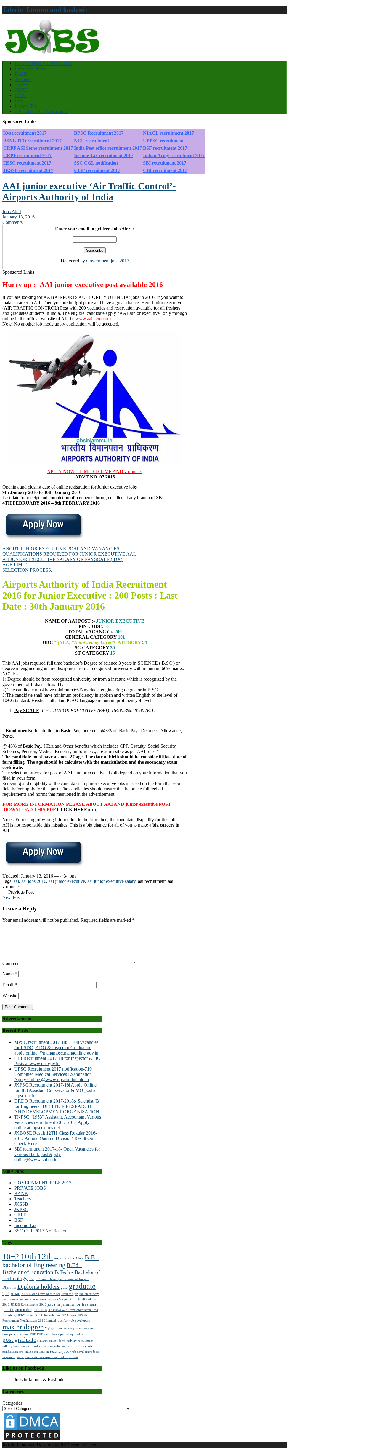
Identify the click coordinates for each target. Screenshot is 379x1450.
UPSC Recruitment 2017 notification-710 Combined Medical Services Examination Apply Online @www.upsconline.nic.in (53, 1074)
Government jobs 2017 (107, 260)
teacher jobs (59, 1351)
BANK (22, 73)
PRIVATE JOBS (30, 68)
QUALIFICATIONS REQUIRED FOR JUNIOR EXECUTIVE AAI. (69, 553)
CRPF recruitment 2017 (27, 155)
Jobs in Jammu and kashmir (45, 10)
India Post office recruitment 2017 (108, 148)
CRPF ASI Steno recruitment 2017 (38, 148)
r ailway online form (51, 1340)
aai (16, 881)
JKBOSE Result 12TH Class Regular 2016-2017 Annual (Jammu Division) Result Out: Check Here (55, 1138)
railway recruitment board (20, 1346)
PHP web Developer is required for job (63, 1334)
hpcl (5, 1293)
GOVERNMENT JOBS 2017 (43, 63)
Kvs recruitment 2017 (24, 132)
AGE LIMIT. (15, 564)
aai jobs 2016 (33, 881)
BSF (19, 100)
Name (9, 973)
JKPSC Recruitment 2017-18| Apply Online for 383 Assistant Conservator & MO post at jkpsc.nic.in (55, 1090)
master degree (23, 1327)
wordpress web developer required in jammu (47, 1357)
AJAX (79, 1258)
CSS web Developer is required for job (62, 1279)
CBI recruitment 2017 (165, 170)
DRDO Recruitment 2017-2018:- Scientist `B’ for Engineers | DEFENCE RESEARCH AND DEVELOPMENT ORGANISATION (57, 1106)
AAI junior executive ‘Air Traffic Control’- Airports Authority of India (89, 191)
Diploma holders (38, 1286)
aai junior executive (67, 881)
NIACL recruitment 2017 (168, 132)
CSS (31, 1279)
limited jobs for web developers (68, 1320)
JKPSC (22, 89)
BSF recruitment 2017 (165, 148)
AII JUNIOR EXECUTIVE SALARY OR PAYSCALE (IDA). (62, 559)
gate (64, 1287)
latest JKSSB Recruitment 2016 (47, 1315)
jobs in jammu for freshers (72, 1304)
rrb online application (34, 1351)
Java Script (59, 1299)
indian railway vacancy (35, 1299)
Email (9, 984)
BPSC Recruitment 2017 (98, 132)
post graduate (19, 1339)
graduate (82, 1286)
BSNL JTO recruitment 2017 (32, 140)
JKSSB (22, 84)
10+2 (10, 1256)
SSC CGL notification (96, 162)
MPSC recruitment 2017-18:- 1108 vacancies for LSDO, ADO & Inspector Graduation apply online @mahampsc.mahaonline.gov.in (56, 1047)
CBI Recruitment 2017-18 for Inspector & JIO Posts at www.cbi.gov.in (57, 1061)
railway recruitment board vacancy (63, 1346)
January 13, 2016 (18, 216)
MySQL (50, 1328)
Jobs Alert (11, 211)
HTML (15, 1294)
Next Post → (14, 897)
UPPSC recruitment (163, 140)
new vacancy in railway (73, 1328)
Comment (11, 963)
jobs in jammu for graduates (24, 1309)
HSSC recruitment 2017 (27, 162)
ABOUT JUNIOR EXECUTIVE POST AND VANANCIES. (61, 548)
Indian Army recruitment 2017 (174, 155)
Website (9, 995)
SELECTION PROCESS (26, 569)
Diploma (9, 1287)
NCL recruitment (91, 140)
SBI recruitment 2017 (164, 162)
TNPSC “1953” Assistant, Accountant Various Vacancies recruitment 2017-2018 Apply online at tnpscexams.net (57, 1122)
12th (45, 1256)
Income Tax (26, 106)
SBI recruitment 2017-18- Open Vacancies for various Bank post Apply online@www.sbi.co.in (57, 1154)
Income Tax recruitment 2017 (103, 155)
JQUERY (19, 1315)
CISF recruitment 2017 (97, 170)
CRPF (21, 95)
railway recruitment (80, 1340)
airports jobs (64, 1258)
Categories (12, 1403)
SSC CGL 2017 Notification (41, 111)
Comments (12, 222)
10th (28, 1256)
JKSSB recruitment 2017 (28, 170)
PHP (33, 1334)
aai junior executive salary (111, 881)
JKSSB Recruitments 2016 (28, 1304)
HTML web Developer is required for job (49, 1294)
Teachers (23, 79)
